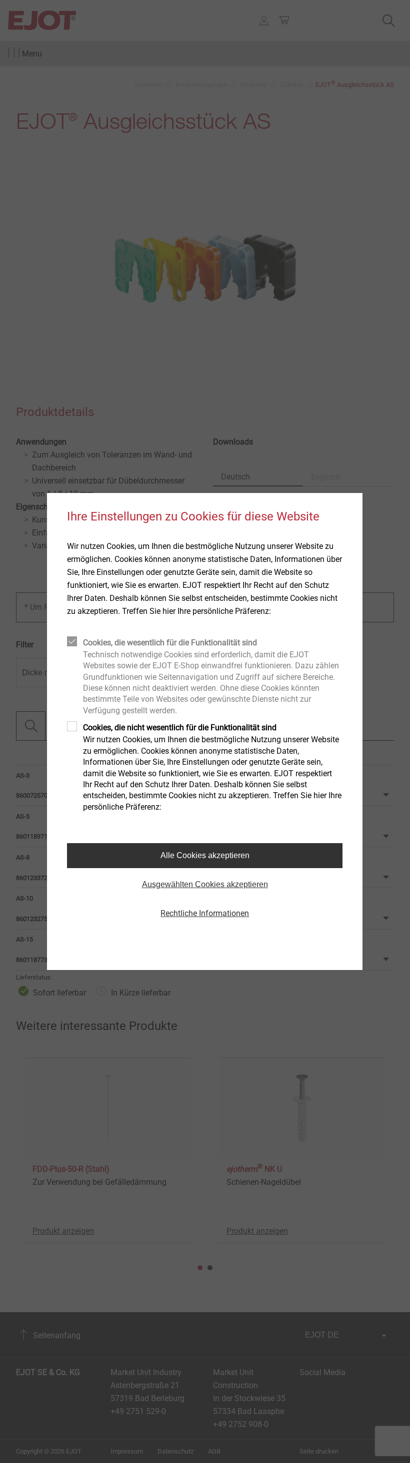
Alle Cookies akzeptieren (205, 855)
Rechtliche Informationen (204, 913)
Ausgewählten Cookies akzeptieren (205, 884)
